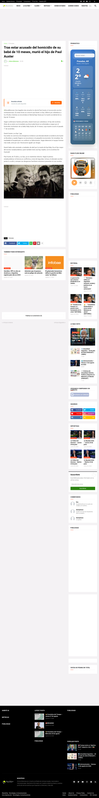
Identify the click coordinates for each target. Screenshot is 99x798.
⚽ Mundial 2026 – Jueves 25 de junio (89, 442)
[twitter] (83, 1)
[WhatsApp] (31, 243)
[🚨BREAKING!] (39, 725)
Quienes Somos (10, 1)
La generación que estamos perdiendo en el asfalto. (75, 280)
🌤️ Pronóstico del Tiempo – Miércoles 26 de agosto (53, 732)
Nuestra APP (42, 1)
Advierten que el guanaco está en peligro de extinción (33, 272)
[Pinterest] (34, 243)
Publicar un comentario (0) (34, 315)
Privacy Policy (80, 793)
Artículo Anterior (8, 322)
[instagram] (89, 1)
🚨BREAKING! (49, 723)
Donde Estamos (59, 6)
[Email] (38, 243)
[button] (90, 6)
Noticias (47, 6)
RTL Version (93, 795)
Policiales (11, 43)
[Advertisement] (49, 24)
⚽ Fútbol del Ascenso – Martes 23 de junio (76, 462)
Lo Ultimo (26, 6)
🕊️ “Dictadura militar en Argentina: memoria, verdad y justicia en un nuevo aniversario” (89, 283)
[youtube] (87, 1)
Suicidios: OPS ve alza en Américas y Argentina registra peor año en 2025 (12, 273)
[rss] (94, 1)
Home (64, 793)
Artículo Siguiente (59, 322)
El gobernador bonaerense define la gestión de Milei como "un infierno (53, 273)
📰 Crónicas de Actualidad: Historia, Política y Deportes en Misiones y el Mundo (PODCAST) (88, 374)
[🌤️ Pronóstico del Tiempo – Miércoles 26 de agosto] (39, 734)
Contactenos (27, 1)
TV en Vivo (35, 1)
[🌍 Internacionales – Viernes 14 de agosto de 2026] (75, 363)
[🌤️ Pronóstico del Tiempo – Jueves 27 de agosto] (39, 717)
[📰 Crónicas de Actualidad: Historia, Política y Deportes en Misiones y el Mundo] (75, 373)
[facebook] (81, 1)
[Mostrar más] (42, 243)
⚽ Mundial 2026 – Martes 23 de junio (89, 462)
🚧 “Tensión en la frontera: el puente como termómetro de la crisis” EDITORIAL (75, 308)
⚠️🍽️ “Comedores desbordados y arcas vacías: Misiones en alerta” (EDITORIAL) (89, 309)
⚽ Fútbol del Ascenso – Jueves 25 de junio (76, 442)
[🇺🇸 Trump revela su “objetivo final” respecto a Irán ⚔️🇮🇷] (72, 747)
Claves (37, 6)
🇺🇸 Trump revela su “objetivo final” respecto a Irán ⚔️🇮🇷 (87, 746)
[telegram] (91, 782)
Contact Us (90, 793)
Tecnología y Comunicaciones (21, 795)
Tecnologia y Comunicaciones (18, 793)
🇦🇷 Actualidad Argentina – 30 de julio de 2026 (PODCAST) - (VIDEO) (88, 351)
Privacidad (19, 1)
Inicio (3, 1)
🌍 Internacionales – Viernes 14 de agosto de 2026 (87, 362)
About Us (71, 793)
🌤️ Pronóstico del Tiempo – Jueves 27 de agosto (53, 715)
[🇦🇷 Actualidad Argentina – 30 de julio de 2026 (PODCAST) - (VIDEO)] (75, 351)
